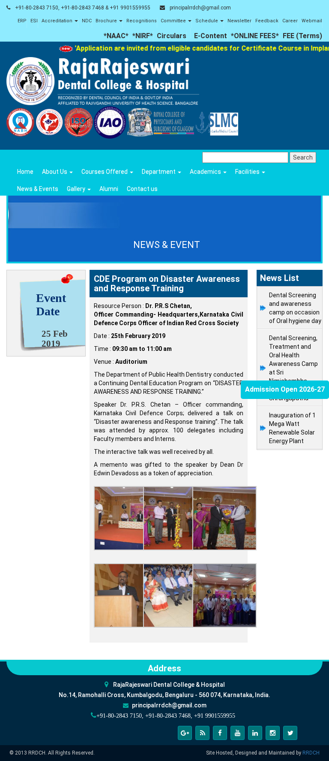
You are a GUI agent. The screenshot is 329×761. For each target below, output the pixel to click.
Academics (206, 171)
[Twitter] (290, 733)
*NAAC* (116, 36)
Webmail (312, 21)
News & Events (37, 188)
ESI (34, 21)
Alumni (108, 188)
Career (290, 21)
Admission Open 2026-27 (285, 389)
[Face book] (220, 733)
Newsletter (239, 21)
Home (25, 171)
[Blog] (202, 733)
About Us (55, 171)
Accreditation (58, 21)
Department (159, 171)
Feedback (266, 21)
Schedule (207, 21)
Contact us (142, 188)
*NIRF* (142, 36)
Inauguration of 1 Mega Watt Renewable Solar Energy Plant (292, 428)
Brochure (107, 21)
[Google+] (185, 733)
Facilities (248, 171)
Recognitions (141, 21)
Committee (174, 21)
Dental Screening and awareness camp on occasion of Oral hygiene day (295, 308)
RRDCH (311, 753)
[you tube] (237, 733)
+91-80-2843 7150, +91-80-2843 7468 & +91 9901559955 (82, 8)
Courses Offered (105, 171)
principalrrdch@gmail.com (200, 8)
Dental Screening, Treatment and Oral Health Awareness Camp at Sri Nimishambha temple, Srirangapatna (293, 368)
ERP (22, 21)
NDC (87, 21)
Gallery (77, 188)
